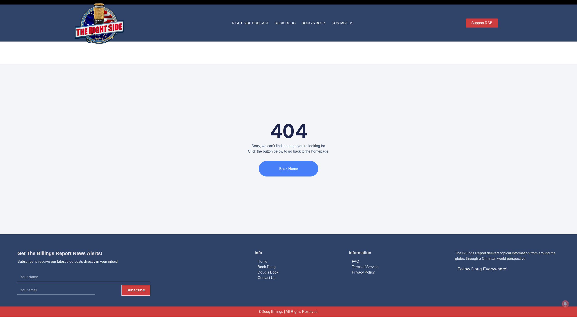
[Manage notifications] (565, 303)
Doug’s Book (314, 23)
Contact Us (342, 23)
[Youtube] (482, 281)
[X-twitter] (471, 281)
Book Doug (285, 23)
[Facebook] (460, 281)
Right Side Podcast (250, 23)
